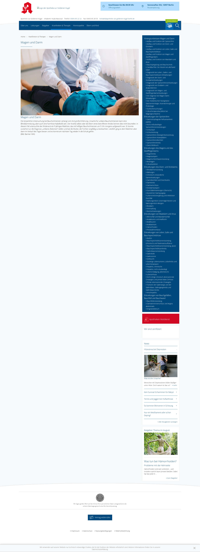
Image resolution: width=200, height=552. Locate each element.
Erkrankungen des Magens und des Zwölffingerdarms (158, 149)
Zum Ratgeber (172, 478)
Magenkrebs (151, 154)
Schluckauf (151, 130)
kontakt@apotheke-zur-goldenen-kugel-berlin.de (117, 19)
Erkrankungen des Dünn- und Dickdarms (160, 167)
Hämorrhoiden (152, 227)
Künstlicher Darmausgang (156, 193)
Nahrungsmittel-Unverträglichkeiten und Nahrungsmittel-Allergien (161, 202)
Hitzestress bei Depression (155, 349)
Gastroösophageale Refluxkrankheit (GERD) (159, 120)
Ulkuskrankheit (152, 164)
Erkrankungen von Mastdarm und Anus (160, 214)
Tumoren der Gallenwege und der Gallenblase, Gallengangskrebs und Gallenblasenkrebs (158, 287)
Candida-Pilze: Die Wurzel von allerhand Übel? (160, 68)
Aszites (149, 238)
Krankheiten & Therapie (61, 25)
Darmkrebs (151, 182)
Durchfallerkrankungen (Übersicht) (159, 190)
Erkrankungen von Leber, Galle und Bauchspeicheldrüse (158, 234)
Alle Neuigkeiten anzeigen (168, 422)
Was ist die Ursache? (152, 378)
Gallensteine (151, 256)
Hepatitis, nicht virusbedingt (157, 269)
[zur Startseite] (53, 8)
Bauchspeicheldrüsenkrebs (157, 248)
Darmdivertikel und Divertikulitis (158, 180)
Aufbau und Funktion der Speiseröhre (160, 41)
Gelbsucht (150, 259)
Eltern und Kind (93, 25)
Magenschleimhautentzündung (158, 159)
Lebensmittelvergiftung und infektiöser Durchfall (160, 196)
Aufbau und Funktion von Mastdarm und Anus (161, 60)
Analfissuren (151, 222)
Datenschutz (87, 531)
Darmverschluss (152, 185)
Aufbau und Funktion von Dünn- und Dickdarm (159, 45)
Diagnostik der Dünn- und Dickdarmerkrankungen (156, 78)
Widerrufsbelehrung (123, 531)
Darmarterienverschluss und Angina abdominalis (159, 304)
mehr (175, 385)
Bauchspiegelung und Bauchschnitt (159, 65)
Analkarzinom (151, 224)
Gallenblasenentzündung (156, 251)
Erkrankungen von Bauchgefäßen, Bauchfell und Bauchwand (157, 297)
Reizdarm (150, 206)
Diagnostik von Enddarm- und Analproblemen (157, 86)
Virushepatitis (152, 292)
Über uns (24, 25)
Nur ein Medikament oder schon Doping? (157, 414)
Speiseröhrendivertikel (155, 140)
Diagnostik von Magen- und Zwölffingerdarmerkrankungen (156, 91)
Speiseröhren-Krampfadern (156, 137)
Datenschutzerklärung (100, 549)
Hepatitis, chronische (154, 266)
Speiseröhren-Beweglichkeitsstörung (160, 135)
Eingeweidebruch (153, 309)
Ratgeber (45, 25)
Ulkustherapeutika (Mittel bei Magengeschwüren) (157, 112)
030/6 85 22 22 (76, 19)
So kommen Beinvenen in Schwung (158, 405)
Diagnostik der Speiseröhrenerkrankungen (162, 83)
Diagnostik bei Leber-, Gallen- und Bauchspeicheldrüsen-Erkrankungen (159, 73)
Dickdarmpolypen (153, 188)
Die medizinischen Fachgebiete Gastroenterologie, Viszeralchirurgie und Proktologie (160, 103)
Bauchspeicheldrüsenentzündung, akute (161, 246)
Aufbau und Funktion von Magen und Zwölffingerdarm (159, 55)
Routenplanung (153, 7)
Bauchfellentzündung (154, 301)
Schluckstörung (152, 132)
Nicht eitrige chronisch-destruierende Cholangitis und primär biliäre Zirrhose (160, 278)
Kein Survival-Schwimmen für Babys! (159, 392)
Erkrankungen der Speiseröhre (156, 116)
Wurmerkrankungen (154, 211)
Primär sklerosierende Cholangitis (159, 282)
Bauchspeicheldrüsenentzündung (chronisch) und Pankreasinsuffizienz (159, 242)
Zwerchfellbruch (152, 145)
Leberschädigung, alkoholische (158, 272)
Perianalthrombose (154, 230)
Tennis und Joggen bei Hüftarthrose (158, 399)
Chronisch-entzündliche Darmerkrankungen (155, 176)
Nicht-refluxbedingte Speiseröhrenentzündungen (156, 125)
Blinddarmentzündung (155, 170)
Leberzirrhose (152, 274)
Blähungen (151, 172)
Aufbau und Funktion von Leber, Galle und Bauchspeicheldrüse (161, 50)
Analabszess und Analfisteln (157, 219)
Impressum (75, 531)
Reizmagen (151, 161)
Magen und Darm (55, 37)
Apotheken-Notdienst (159, 319)
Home (23, 37)
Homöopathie (78, 25)
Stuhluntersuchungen (154, 109)
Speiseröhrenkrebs (154, 143)
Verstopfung (151, 208)
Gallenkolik (151, 254)
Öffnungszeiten (114, 7)
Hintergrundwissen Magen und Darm (159, 38)
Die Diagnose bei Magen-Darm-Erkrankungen (158, 97)
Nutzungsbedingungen (104, 531)
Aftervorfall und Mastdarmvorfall (158, 217)
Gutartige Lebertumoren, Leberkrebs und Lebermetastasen (161, 262)
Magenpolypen (152, 156)
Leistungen (35, 25)
